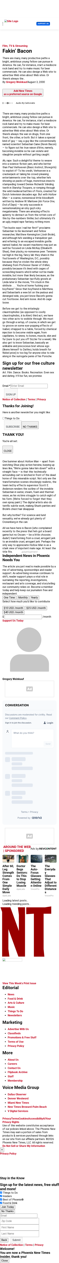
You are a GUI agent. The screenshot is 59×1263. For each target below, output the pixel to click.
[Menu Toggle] (2, 24)
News (11, 994)
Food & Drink (15, 998)
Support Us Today (12, 620)
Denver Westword (18, 1098)
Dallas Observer (17, 1094)
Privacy (41, 399)
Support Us (43, 24)
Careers (12, 1063)
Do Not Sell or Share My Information (23, 1145)
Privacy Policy (16, 1046)
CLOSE (8, 451)
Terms (31, 399)
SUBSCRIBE (13, 426)
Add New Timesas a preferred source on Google (23, 92)
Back (4, 1240)
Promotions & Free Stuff (22, 1037)
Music (11, 1007)
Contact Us (14, 1068)
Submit (16, 1240)
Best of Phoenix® (13, 1199)
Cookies (23, 1118)
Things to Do (10, 1192)
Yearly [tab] (34, 597)
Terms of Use (16, 1041)
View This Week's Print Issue (19, 983)
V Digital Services (18, 1111)
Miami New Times (18, 1102)
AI (44, 1118)
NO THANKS (30, 426)
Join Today (7, 1207)
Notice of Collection (13, 399)
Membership (15, 1080)
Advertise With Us (18, 1029)
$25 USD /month (36, 608)
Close (4, 1260)
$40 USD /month (13, 612)
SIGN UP (11, 394)
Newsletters (15, 1015)
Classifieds (14, 1033)
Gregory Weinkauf (17, 82)
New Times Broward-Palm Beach (27, 1106)
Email (6, 385)
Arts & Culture (16, 1002)
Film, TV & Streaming (15, 45)
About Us (13, 1059)
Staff (11, 1076)
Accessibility (35, 1118)
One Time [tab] (9, 597)
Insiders (7, 1196)
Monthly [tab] (23, 597)
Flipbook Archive (18, 1072)
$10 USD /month (13, 608)
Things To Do (15, 1011)
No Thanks (7, 1211)
